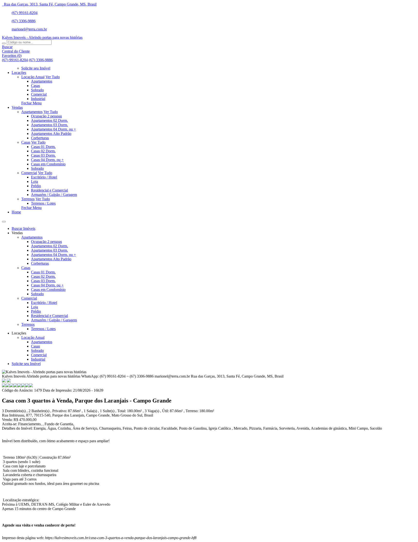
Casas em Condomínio (48, 164)
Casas (35, 86)
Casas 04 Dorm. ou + (47, 160)
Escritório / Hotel (44, 177)
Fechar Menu (31, 103)
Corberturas (40, 138)
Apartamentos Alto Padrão (51, 134)
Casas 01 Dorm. (43, 147)
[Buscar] (4, 43)
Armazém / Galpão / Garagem (54, 195)
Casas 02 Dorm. (43, 151)
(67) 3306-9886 (24, 21)
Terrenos (28, 199)
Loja (34, 181)
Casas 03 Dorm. (43, 155)
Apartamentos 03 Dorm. (49, 125)
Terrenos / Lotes (43, 203)
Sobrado (37, 90)
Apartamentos (41, 81)
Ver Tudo (52, 77)
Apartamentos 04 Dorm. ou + (53, 129)
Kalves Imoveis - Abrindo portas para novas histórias (42, 37)
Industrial (38, 99)
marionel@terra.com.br (29, 29)
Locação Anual (33, 77)
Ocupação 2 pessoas (46, 116)
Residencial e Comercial (49, 190)
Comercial (39, 94)
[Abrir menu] (4, 220)
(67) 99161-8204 (24, 13)
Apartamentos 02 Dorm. (49, 120)
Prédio (36, 186)
